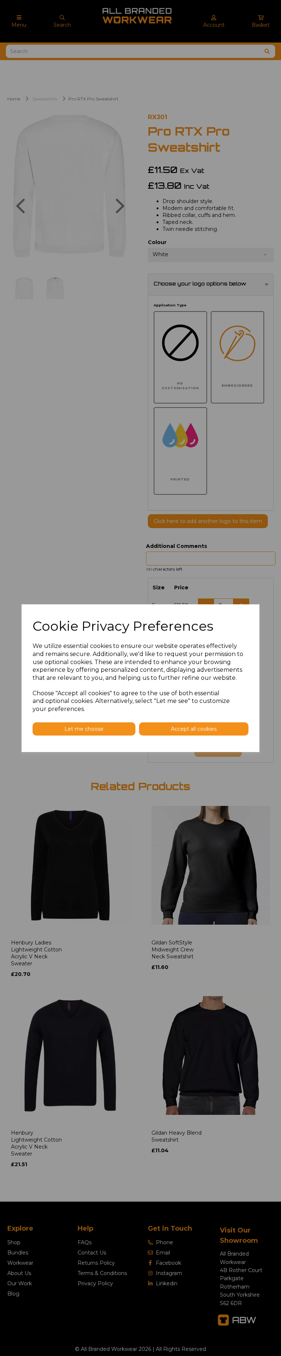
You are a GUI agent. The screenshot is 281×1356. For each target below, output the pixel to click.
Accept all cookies (194, 729)
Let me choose (84, 729)
